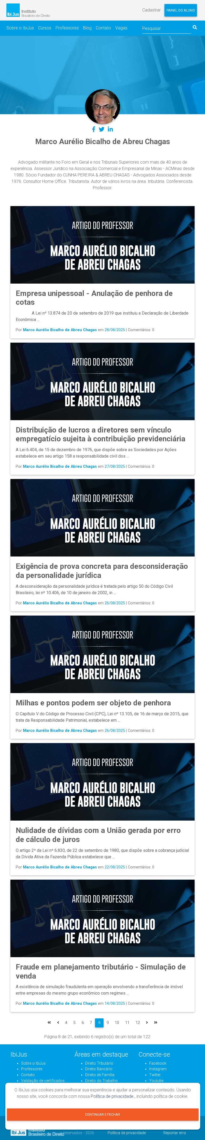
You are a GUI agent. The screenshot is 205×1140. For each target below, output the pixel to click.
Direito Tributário (99, 1063)
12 (138, 1023)
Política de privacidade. (113, 1096)
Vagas (121, 27)
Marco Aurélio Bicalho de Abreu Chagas (60, 330)
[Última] (156, 1022)
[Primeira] (49, 1022)
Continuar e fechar (102, 1114)
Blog (87, 27)
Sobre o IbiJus (20, 27)
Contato (103, 27)
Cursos (44, 27)
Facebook (157, 1063)
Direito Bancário (98, 1069)
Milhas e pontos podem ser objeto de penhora (93, 702)
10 (117, 1023)
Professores (67, 27)
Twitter (155, 1075)
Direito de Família (99, 1075)
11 (127, 1023)
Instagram (158, 1069)
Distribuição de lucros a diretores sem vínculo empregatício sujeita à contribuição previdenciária (100, 434)
